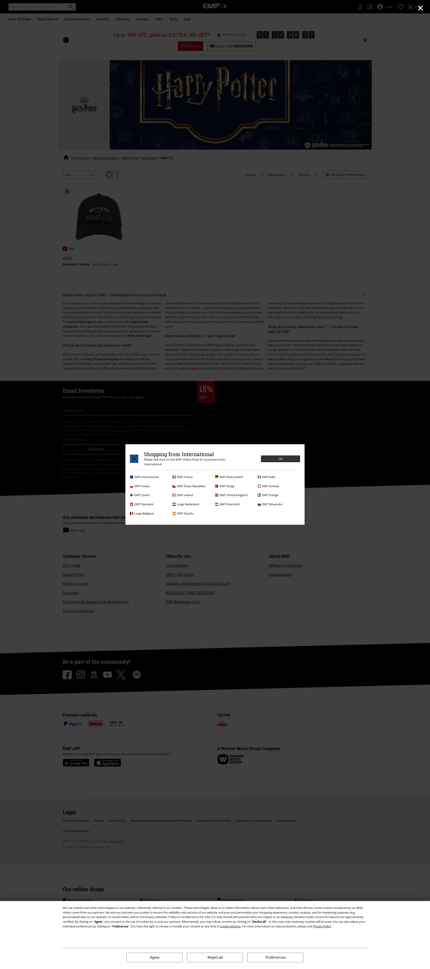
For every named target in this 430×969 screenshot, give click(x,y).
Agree (154, 957)
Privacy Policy (322, 926)
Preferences (275, 957)
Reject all (215, 957)
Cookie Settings (230, 926)
